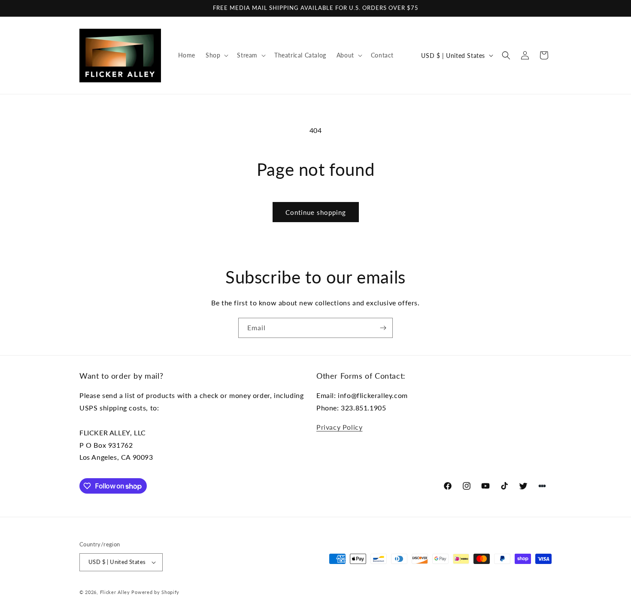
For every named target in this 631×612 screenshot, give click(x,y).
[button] (216, 55)
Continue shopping (315, 212)
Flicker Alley (115, 592)
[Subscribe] (382, 328)
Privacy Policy (339, 427)
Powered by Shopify (155, 592)
